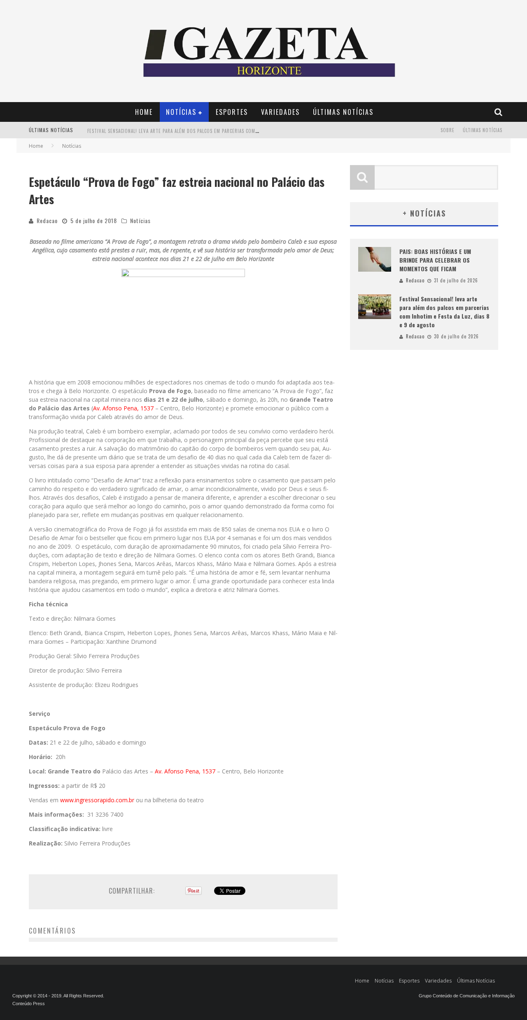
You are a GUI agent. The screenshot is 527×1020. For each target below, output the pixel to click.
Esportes (232, 112)
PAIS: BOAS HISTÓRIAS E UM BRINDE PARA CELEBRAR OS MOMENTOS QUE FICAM (435, 260)
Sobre (448, 130)
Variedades (280, 112)
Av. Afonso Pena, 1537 (123, 408)
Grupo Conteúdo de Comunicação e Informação (467, 995)
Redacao (47, 220)
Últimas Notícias (343, 112)
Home (144, 112)
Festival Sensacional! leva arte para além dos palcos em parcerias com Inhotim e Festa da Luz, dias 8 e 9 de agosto (225, 131)
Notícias (181, 112)
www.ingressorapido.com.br (97, 800)
